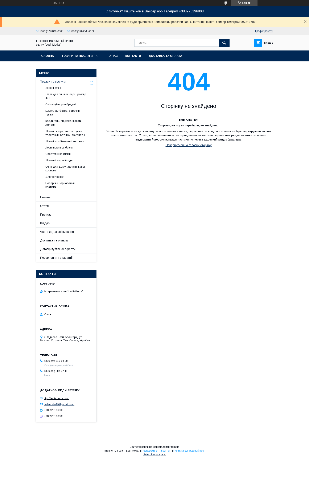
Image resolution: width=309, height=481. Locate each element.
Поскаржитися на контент (156, 450)
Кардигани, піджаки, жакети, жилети (63, 122)
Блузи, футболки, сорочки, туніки (62, 112)
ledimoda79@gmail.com (59, 404)
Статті (44, 206)
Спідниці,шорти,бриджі (60, 104)
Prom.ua (174, 446)
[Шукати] (224, 43)
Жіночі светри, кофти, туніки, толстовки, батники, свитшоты (65, 133)
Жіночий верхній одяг (59, 160)
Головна (47, 55)
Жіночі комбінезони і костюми (64, 141)
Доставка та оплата (165, 55)
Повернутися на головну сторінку (189, 145)
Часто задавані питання (57, 231)
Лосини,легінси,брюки (59, 147)
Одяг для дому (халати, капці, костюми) (65, 168)
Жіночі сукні (53, 87)
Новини (45, 197)
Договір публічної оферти (57, 249)
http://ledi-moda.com (56, 398)
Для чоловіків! (54, 176)
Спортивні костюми (58, 153)
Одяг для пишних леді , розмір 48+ (65, 96)
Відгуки (45, 223)
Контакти (133, 55)
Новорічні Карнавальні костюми (60, 185)
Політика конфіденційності (189, 450)
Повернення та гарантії (56, 257)
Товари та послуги (77, 55)
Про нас (111, 55)
